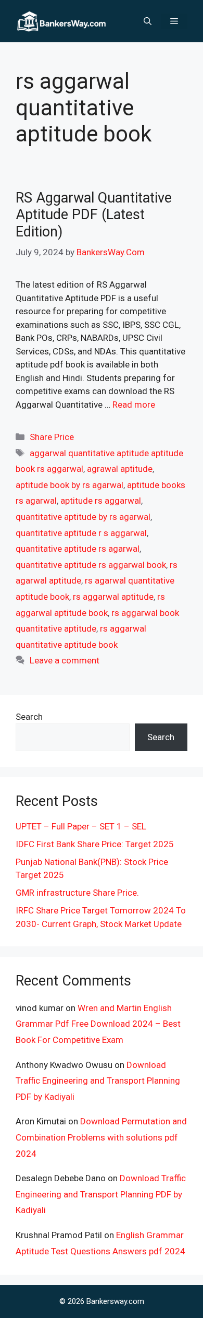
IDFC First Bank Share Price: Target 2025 (95, 844)
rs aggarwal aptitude (113, 596)
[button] (147, 21)
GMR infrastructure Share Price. (77, 892)
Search (29, 716)
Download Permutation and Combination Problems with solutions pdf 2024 (101, 1137)
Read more (133, 404)
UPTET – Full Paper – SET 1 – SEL (81, 826)
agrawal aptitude (120, 469)
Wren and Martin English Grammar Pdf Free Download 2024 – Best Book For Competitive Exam (98, 1024)
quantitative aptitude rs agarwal (77, 548)
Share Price (52, 437)
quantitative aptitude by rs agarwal (83, 517)
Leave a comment (64, 660)
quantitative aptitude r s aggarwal (81, 533)
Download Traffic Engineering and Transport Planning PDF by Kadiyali (98, 1081)
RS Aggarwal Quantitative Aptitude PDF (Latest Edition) (94, 214)
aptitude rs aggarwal (100, 500)
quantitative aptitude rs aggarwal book (91, 565)
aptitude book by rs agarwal (69, 485)
